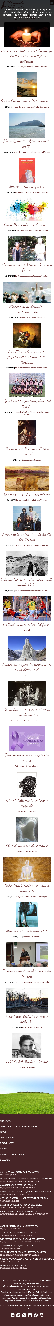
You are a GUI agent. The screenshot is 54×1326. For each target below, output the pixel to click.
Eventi (27, 630)
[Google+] (24, 1315)
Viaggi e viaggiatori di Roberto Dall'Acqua (32, 152)
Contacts (5, 1121)
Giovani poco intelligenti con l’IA (19, 1186)
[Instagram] (30, 1315)
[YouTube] (41, 1315)
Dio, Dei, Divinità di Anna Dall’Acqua (32, 67)
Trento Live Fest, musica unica (18, 1247)
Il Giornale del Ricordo (12, 1280)
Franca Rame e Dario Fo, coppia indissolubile (25, 1193)
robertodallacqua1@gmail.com (15, 1286)
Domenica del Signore (31, 460)
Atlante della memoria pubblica (19, 1233)
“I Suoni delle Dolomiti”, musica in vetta (23, 1253)
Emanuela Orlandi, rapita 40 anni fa (21, 1206)
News (3, 1132)
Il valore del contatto (13, 1266)
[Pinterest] (36, 1315)
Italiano (5, 1159)
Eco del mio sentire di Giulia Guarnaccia (32, 107)
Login (3, 1148)
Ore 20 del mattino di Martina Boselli (32, 230)
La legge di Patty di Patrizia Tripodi (31, 500)
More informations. (30, 17)
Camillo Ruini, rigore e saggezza (24, 1212)
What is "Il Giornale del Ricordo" (18, 1126)
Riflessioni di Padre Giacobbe (32, 317)
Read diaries (7, 1143)
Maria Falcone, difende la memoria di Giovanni (26, 1180)
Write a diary (8, 1137)
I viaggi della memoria (27, 851)
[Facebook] (12, 1315)
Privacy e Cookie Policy (13, 1154)
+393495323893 (33, 1283)
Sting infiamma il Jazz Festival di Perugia (24, 1199)
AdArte (27, 675)
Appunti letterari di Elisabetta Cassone (31, 192)
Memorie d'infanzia (27, 811)
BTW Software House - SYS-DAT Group (20, 1305)
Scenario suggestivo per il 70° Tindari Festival (27, 1260)
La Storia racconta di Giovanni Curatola (31, 276)
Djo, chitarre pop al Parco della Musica (22, 1240)
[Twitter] (18, 1315)
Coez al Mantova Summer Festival (19, 1227)
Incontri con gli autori (27, 1067)
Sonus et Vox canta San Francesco (20, 1173)
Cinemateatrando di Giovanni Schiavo (27, 721)
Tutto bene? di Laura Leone (27, 766)
